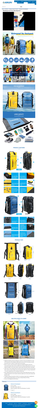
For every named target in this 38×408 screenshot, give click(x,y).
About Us (22, 2)
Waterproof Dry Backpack (15, 384)
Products (6, 9)
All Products (18, 2)
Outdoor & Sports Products (13, 9)
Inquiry (12, 390)
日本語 (35, 2)
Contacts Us (25, 403)
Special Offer (30, 403)
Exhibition (25, 1)
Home (16, 1)
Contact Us (29, 2)
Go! (21, 6)
